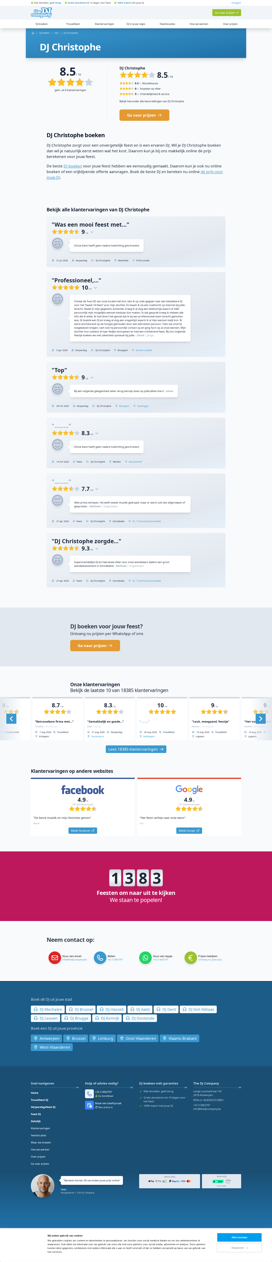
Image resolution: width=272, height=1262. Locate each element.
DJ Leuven (48, 1018)
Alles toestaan (239, 1237)
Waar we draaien (41, 1142)
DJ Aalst (142, 1009)
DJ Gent (169, 1009)
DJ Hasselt (114, 1009)
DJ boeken (73, 166)
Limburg (105, 1038)
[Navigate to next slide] (260, 718)
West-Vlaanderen (54, 1047)
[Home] (41, 12)
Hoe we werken (40, 1149)
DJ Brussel (83, 1009)
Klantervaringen (40, 1128)
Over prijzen (38, 1156)
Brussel (78, 1038)
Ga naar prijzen (40, 1163)
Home (34, 1093)
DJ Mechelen (50, 1009)
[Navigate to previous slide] (11, 718)
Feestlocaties (38, 1135)
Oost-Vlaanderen (140, 1038)
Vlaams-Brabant (182, 1038)
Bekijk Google (187, 830)
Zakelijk (36, 1121)
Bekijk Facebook (81, 830)
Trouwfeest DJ (39, 1100)
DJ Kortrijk (109, 1018)
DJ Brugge (78, 1018)
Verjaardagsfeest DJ (43, 1107)
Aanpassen (237, 1247)
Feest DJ (36, 1114)
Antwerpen (49, 1038)
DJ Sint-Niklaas (201, 1009)
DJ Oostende (142, 1018)
